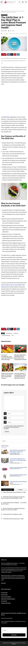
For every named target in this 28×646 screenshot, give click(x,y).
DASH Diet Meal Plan (6, 335)
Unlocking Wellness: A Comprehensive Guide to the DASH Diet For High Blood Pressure (20, 376)
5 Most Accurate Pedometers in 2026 (18, 467)
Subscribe (14, 635)
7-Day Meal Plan (9, 333)
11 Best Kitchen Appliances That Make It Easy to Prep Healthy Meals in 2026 (18, 460)
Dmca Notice (4, 601)
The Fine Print (4, 592)
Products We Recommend (15, 454)
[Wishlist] (26, 2)
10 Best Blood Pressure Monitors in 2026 (13, 518)
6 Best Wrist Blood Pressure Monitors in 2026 (14, 492)
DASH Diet (6, 117)
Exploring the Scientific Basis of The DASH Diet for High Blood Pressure (7, 376)
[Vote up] (7, 34)
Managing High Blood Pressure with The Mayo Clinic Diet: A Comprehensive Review (20, 357)
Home (2, 11)
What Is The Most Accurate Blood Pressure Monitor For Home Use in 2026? (13, 509)
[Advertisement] (14, 101)
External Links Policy (6, 603)
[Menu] (2, 2)
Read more (3, 583)
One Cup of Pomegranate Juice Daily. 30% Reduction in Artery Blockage (7, 357)
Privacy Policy (4, 594)
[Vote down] (4, 34)
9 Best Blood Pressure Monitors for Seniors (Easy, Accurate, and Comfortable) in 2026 (18, 452)
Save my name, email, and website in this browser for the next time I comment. (14, 427)
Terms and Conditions (6, 596)
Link (12, 335)
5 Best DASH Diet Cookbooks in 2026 (18, 474)
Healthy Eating (4, 15)
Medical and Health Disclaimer (8, 598)
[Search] (19, 2)
